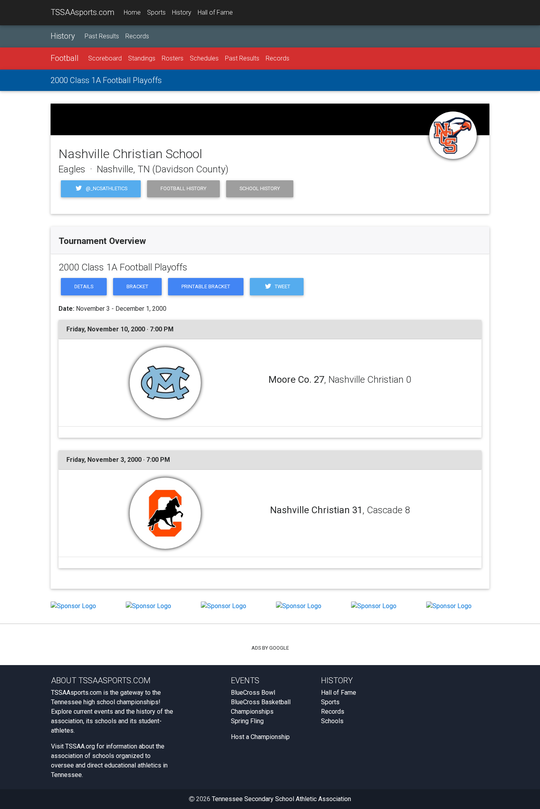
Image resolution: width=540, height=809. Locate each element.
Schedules (204, 58)
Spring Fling (247, 721)
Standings (141, 58)
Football (65, 58)
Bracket (137, 286)
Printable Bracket (205, 286)
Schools (332, 721)
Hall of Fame (215, 12)
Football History (183, 188)
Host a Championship (260, 737)
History (181, 12)
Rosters (172, 58)
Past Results (102, 36)
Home (132, 12)
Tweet (282, 286)
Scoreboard (105, 58)
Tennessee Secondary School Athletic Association (281, 799)
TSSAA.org (80, 746)
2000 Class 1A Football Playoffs (106, 80)
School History (260, 188)
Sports (156, 12)
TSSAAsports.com (82, 12)
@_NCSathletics (106, 188)
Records (137, 36)
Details (83, 286)
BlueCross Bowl (253, 692)
